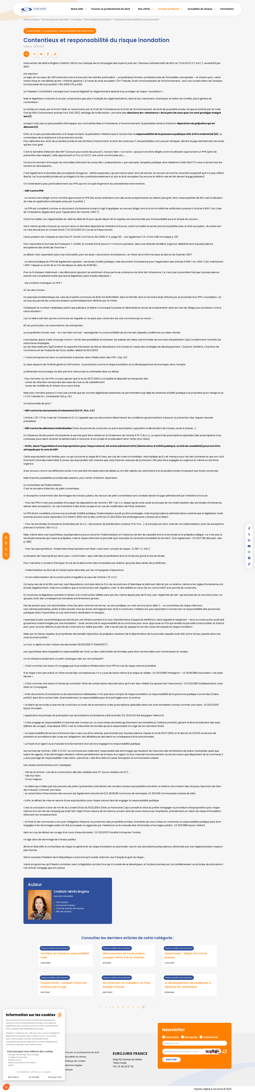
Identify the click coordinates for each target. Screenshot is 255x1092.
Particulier (172, 1036)
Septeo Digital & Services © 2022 (213, 1089)
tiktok (249, 563)
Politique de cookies (75, 1061)
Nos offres (144, 8)
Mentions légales (73, 1065)
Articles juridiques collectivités (55, 19)
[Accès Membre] (6, 537)
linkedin (249, 540)
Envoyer (171, 1059)
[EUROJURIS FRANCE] (33, 9)
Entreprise (191, 1036)
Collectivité (210, 1036)
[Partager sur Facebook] (48, 54)
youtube (249, 546)
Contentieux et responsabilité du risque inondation (136, 19)
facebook (249, 528)
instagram (249, 552)
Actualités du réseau (200, 8)
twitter (249, 534)
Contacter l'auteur (65, 905)
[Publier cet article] (34, 54)
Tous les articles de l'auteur (70, 908)
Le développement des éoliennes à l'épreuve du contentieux (188, 985)
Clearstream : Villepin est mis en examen (186, 955)
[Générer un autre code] (224, 1051)
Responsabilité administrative (97, 19)
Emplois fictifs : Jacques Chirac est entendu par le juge (64, 985)
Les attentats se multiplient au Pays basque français (126, 985)
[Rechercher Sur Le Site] (6, 555)
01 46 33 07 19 (125, 1066)
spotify (249, 558)
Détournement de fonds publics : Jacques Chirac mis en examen (124, 955)
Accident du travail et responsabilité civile (65, 955)
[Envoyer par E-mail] (55, 54)
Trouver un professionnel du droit (110, 8)
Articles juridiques (168, 8)
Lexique (69, 1069)
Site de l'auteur (63, 911)
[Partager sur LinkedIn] (41, 54)
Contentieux (76, 19)
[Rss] (6, 549)
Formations (227, 8)
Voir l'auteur (62, 902)
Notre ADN (77, 8)
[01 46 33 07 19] (6, 543)
